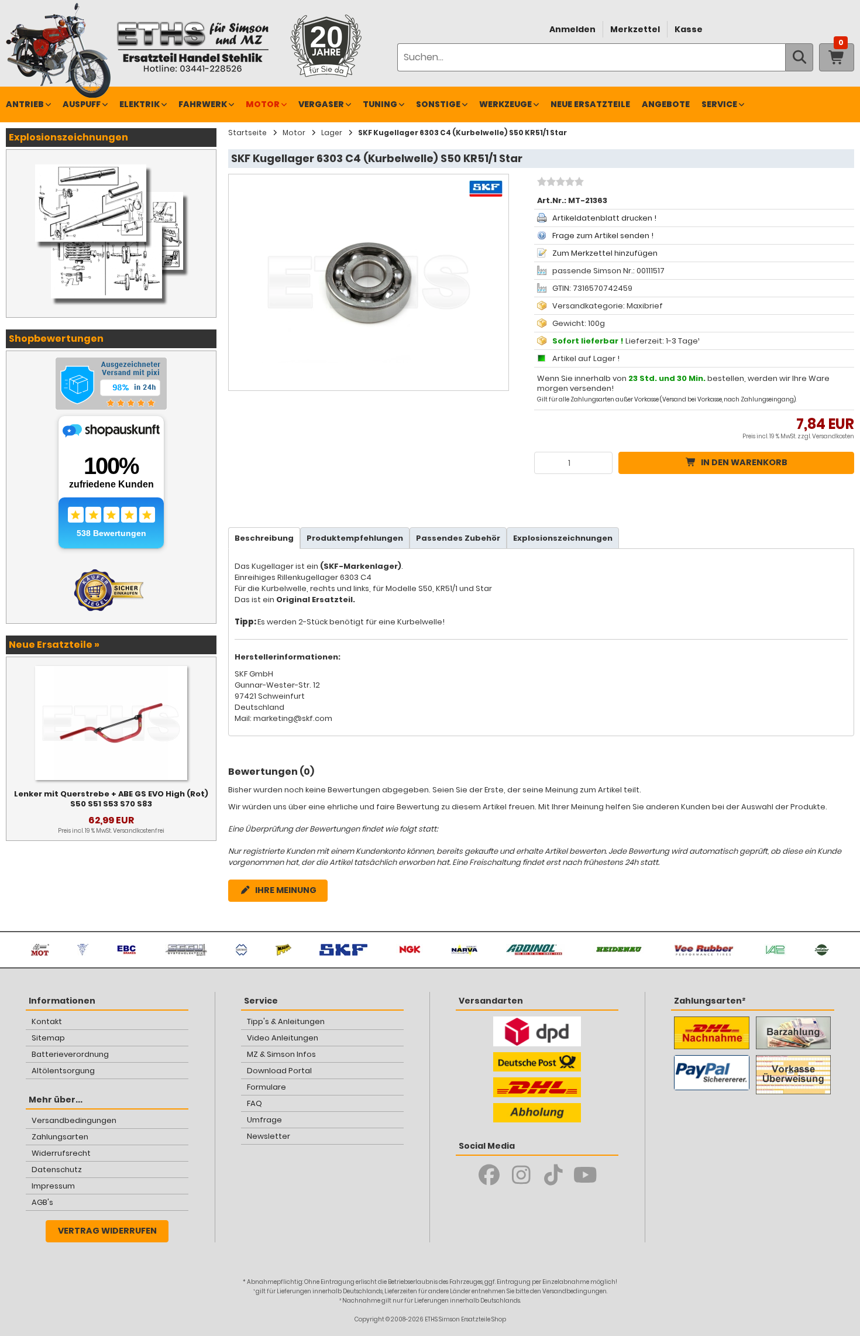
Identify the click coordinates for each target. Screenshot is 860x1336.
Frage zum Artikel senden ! (602, 235)
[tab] (264, 538)
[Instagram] (521, 1175)
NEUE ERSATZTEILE (590, 104)
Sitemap (48, 1037)
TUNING (380, 104)
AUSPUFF (82, 104)
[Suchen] (799, 57)
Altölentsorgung (63, 1070)
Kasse (689, 29)
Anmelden (572, 29)
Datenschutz (57, 1169)
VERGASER (321, 104)
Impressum (53, 1185)
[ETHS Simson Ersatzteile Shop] (192, 46)
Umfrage (264, 1119)
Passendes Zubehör (458, 538)
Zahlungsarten (60, 1136)
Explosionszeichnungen (563, 538)
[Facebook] (489, 1175)
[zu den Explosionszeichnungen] (111, 161)
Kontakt (47, 1021)
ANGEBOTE (666, 104)
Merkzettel (635, 29)
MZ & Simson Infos (281, 1054)
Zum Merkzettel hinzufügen (605, 253)
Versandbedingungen (74, 1120)
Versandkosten (833, 436)
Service (719, 104)
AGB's (42, 1202)
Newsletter (268, 1136)
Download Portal (279, 1070)
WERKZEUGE (505, 104)
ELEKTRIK (139, 104)
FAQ (254, 1103)
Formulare (266, 1087)
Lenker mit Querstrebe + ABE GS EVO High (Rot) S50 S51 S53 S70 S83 (111, 798)
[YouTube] (585, 1175)
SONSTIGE (438, 104)
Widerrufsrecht (61, 1153)
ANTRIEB (25, 104)
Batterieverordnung (70, 1054)
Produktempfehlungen (355, 538)
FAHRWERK (202, 104)
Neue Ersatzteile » (54, 644)
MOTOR (263, 104)
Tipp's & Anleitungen (286, 1021)
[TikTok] (553, 1175)
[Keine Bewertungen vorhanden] (559, 183)
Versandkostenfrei (138, 830)
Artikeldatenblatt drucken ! (604, 218)
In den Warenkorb (744, 462)
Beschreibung (264, 538)
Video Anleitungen (282, 1037)
